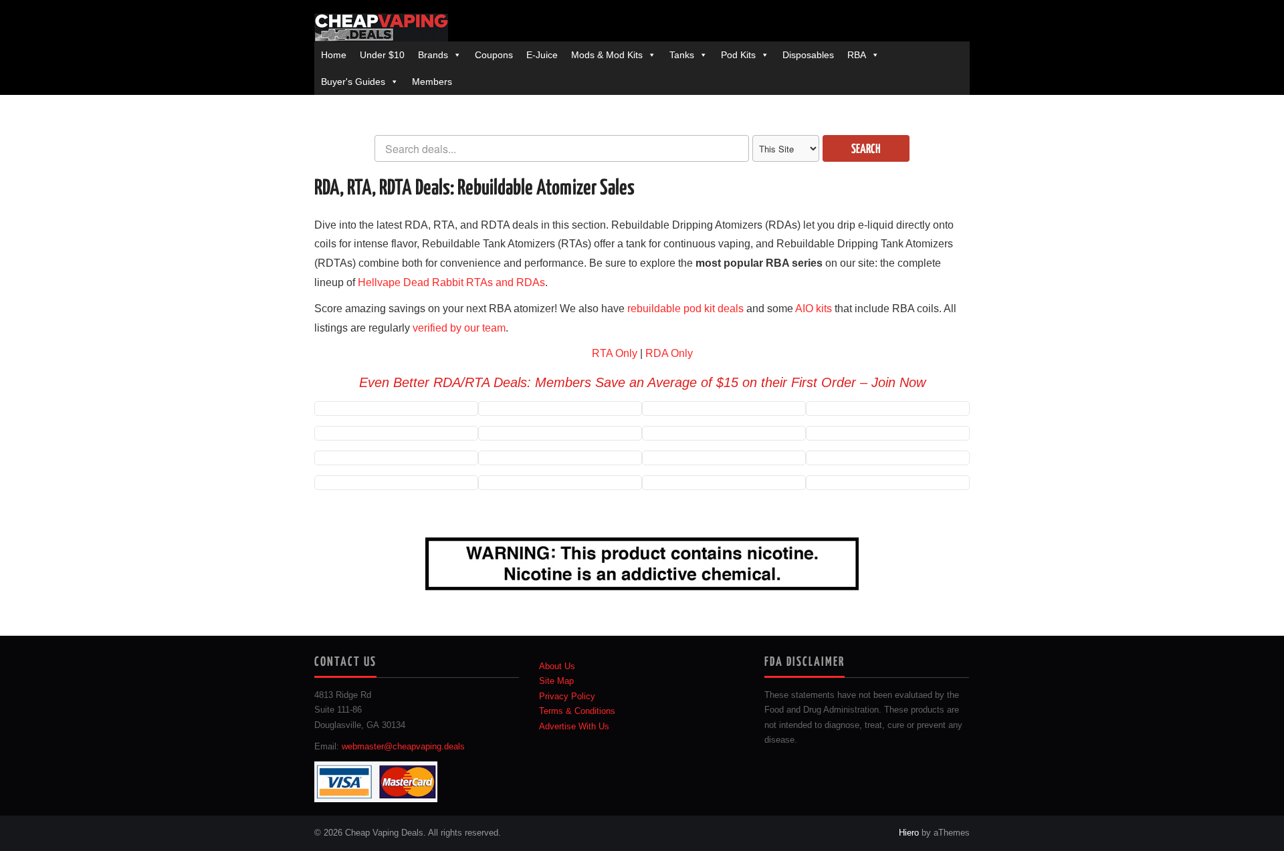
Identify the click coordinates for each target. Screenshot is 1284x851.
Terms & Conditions (577, 711)
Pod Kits (738, 54)
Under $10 (382, 54)
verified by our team (459, 328)
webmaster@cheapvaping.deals (403, 746)
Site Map (556, 681)
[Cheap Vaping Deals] (381, 27)
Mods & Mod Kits (607, 54)
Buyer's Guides (353, 81)
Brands (433, 54)
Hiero (909, 833)
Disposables (808, 54)
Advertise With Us (574, 726)
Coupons (494, 54)
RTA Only (614, 353)
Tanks (681, 54)
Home (333, 54)
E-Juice (542, 54)
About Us (557, 666)
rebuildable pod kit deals (685, 308)
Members (432, 81)
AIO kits (813, 308)
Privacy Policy (567, 696)
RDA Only (669, 353)
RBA (856, 54)
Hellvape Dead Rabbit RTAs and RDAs (451, 282)
